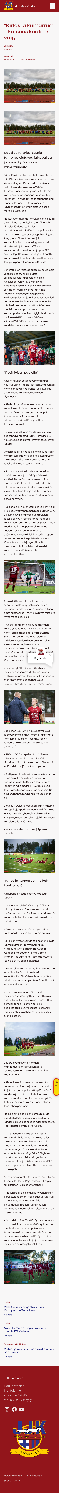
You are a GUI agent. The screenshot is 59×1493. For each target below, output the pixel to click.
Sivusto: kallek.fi (12, 1480)
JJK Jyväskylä (25, 6)
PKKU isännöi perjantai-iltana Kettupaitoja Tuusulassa (24, 1308)
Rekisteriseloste (34, 1475)
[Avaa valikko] (52, 6)
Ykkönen (32, 59)
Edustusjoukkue (11, 59)
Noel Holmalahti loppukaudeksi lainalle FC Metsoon (25, 1329)
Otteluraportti (11, 1344)
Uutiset (23, 59)
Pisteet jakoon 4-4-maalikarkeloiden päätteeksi (29, 1350)
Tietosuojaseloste (13, 1475)
